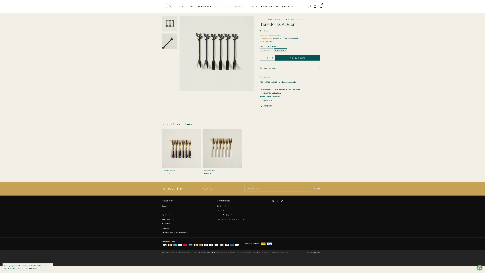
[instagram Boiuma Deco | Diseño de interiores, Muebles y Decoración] (273, 201)
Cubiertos (285, 19)
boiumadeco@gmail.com (226, 215)
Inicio (182, 6)
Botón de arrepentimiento (279, 253)
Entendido (33, 268)
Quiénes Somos (205, 6)
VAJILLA (277, 19)
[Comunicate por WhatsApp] (479, 267)
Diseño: (268, 46)
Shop (191, 6)
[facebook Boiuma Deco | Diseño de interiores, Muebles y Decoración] (277, 201)
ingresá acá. (265, 253)
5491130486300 (223, 206)
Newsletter (239, 6)
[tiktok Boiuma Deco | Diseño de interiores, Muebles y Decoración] (282, 201)
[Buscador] (309, 6)
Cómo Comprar (223, 6)
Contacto (253, 6)
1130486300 (221, 210)
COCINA (269, 19)
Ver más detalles (268, 41)
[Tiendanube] (315, 253)
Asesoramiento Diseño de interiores (277, 6)
